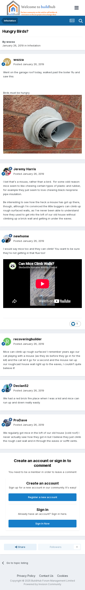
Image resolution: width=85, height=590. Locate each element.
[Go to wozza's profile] (7, 62)
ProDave (20, 420)
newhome (21, 236)
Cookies (62, 575)
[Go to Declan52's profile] (7, 388)
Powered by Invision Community (42, 584)
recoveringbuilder (27, 339)
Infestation (34, 45)
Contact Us (46, 575)
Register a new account (42, 497)
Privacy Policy (26, 575)
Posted (28, 64)
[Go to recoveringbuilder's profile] (7, 342)
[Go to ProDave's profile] (7, 422)
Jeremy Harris (24, 169)
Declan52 (20, 386)
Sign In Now (42, 523)
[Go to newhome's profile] (7, 239)
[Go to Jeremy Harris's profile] (7, 172)
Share (21, 546)
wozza (10, 41)
